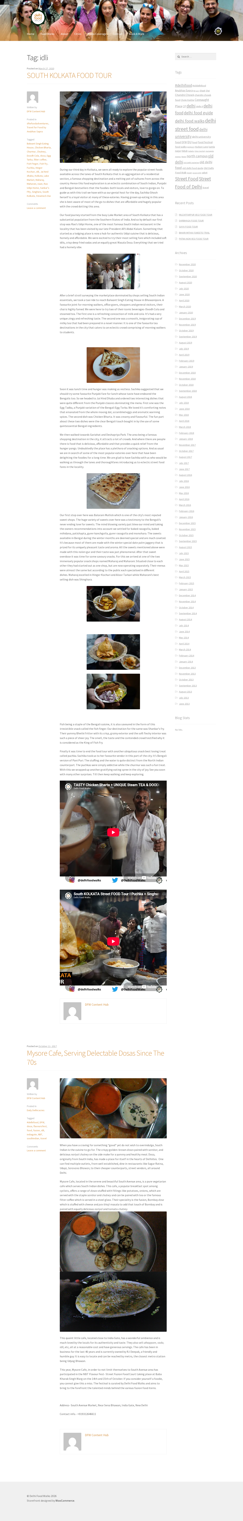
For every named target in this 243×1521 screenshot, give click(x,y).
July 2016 (184, 481)
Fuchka (30, 167)
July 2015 (184, 553)
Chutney (41, 151)
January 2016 (186, 517)
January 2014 (186, 661)
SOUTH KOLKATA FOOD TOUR (69, 75)
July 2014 (184, 625)
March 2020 (185, 306)
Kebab (185, 150)
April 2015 (184, 571)
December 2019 (187, 318)
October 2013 (186, 679)
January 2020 (186, 312)
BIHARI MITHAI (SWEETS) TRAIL (194, 232)
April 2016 (184, 499)
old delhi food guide (192, 168)
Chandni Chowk (184, 95)
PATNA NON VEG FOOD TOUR (193, 238)
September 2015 (188, 541)
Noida (183, 156)
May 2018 (184, 414)
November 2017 (187, 445)
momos (178, 156)
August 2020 (185, 282)
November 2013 (187, 673)
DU (189, 142)
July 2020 (184, 288)
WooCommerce (65, 1500)
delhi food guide (198, 112)
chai (208, 90)
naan (40, 183)
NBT (40, 1134)
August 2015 (185, 547)
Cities (77, 34)
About (64, 34)
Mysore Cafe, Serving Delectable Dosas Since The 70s (95, 1057)
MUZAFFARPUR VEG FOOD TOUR (195, 214)
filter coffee (40, 159)
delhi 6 (199, 106)
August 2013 (185, 691)
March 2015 (185, 577)
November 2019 (187, 324)
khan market (200, 151)
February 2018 (186, 433)
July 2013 (184, 697)
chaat (202, 90)
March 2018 (185, 427)
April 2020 (184, 300)
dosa (43, 155)
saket (204, 172)
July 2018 (184, 402)
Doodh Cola (33, 155)
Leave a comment (36, 208)
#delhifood (32, 1122)
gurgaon (190, 147)
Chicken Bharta (43, 147)
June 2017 (184, 469)
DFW (42, 1122)
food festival (205, 142)
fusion (36, 1130)
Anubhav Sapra (184, 90)
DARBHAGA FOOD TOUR (191, 220)
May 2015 (184, 565)
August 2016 (185, 475)
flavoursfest (40, 1126)
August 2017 (185, 457)
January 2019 (186, 366)
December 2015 (187, 523)
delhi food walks (190, 121)
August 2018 (185, 396)
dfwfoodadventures (37, 123)
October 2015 (186, 535)
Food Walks (47, 34)
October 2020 (186, 270)
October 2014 (186, 607)
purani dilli (196, 173)
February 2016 (186, 511)
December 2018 (187, 372)
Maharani (31, 183)
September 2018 (188, 390)
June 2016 (184, 487)
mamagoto (209, 151)
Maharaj (40, 179)
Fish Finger (32, 163)
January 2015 (186, 589)
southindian (33, 1138)
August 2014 (185, 619)
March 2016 (185, 505)
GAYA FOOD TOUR (188, 226)
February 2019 (186, 360)
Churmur (31, 151)
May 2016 (184, 493)
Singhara (36, 191)
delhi (191, 106)
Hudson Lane (201, 146)
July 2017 (184, 463)
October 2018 (186, 384)
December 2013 (187, 667)
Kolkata (39, 175)
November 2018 (187, 378)
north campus (197, 156)
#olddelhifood (199, 85)
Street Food (186, 179)
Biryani (196, 91)
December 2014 (187, 595)
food (29, 1130)
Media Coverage (97, 34)
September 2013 (188, 685)
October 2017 (186, 451)
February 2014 (186, 655)
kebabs (191, 151)
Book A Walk (136, 34)
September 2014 (188, 613)
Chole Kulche (187, 100)
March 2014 (185, 649)
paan (189, 172)
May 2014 (184, 637)
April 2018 (184, 420)
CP (184, 106)
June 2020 (184, 294)
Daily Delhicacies (35, 1110)
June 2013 (184, 703)
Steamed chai (43, 195)
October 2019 (186, 330)
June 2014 (184, 631)
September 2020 (188, 276)
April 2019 (184, 354)
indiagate (32, 1134)
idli (37, 171)
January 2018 (186, 438)
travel (43, 1138)
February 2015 (186, 583)
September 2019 (188, 336)
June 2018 (184, 408)
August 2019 (185, 342)
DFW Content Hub (36, 111)
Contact (118, 34)
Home (30, 34)
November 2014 (187, 601)
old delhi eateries (191, 162)
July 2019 (184, 348)
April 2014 (184, 643)
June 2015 (184, 559)
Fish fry (43, 163)
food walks (181, 146)
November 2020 (187, 264)
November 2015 (187, 529)
